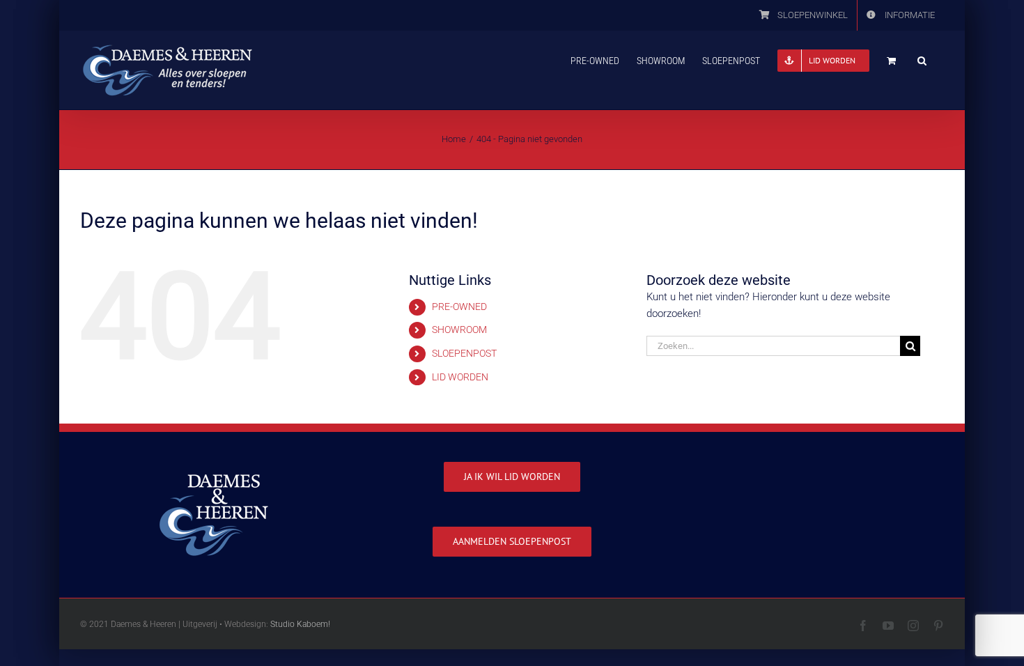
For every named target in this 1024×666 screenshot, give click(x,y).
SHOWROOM (459, 329)
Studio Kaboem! (300, 624)
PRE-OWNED (459, 306)
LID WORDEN (460, 376)
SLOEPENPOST (464, 353)
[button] (921, 59)
